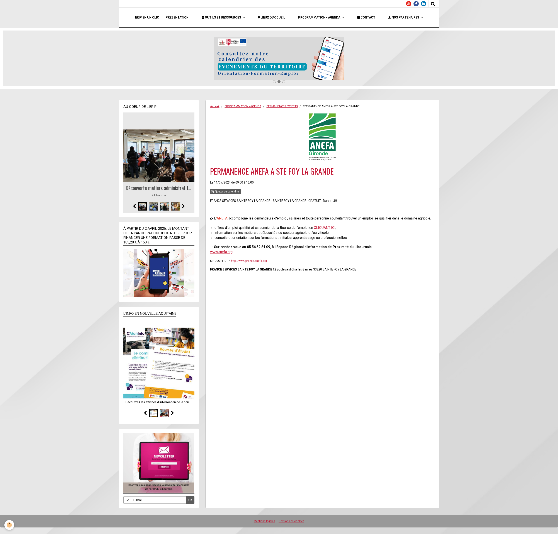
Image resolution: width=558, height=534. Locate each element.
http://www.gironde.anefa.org (249, 260)
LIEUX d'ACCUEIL (272, 17)
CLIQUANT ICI (324, 228)
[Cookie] (9, 525)
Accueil (214, 106)
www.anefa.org (221, 252)
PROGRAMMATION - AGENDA (319, 17)
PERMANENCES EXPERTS (282, 106)
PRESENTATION (177, 17)
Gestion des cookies (291, 521)
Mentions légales (264, 521)
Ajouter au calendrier (227, 191)
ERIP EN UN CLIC (147, 17)
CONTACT (367, 17)
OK (190, 500)
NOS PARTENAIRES (405, 17)
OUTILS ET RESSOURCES (223, 17)
